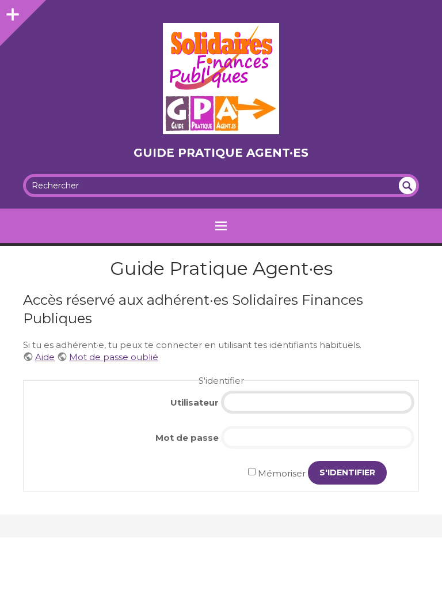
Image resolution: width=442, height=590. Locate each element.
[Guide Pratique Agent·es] (221, 78)
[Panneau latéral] (11, 11)
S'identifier (347, 472)
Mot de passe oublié (113, 356)
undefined (407, 185)
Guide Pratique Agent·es (221, 153)
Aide (45, 356)
